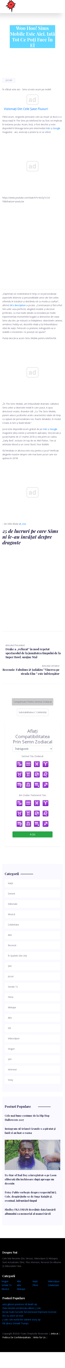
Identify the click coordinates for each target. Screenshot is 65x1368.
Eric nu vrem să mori (12, 1315)
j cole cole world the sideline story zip (21, 1319)
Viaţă (35, 1281)
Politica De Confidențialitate (16, 1337)
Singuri (5, 1281)
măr (48, 128)
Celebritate (53, 1285)
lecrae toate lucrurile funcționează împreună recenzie (29, 1311)
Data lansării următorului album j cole (21, 1308)
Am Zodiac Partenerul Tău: (32, 795)
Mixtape (21, 1288)
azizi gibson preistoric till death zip (19, 1304)
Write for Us (39, 1337)
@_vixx (22, 523)
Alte (19, 1281)
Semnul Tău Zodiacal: (33, 756)
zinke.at (54, 1333)
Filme (35, 1285)
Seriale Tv (7, 1285)
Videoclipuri (53, 1281)
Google (56, 128)
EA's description (18, 305)
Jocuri (9, 80)
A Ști (32, 834)
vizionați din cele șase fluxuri (26, 109)
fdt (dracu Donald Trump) (15, 1323)
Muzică (5, 1288)
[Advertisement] (32, 242)
